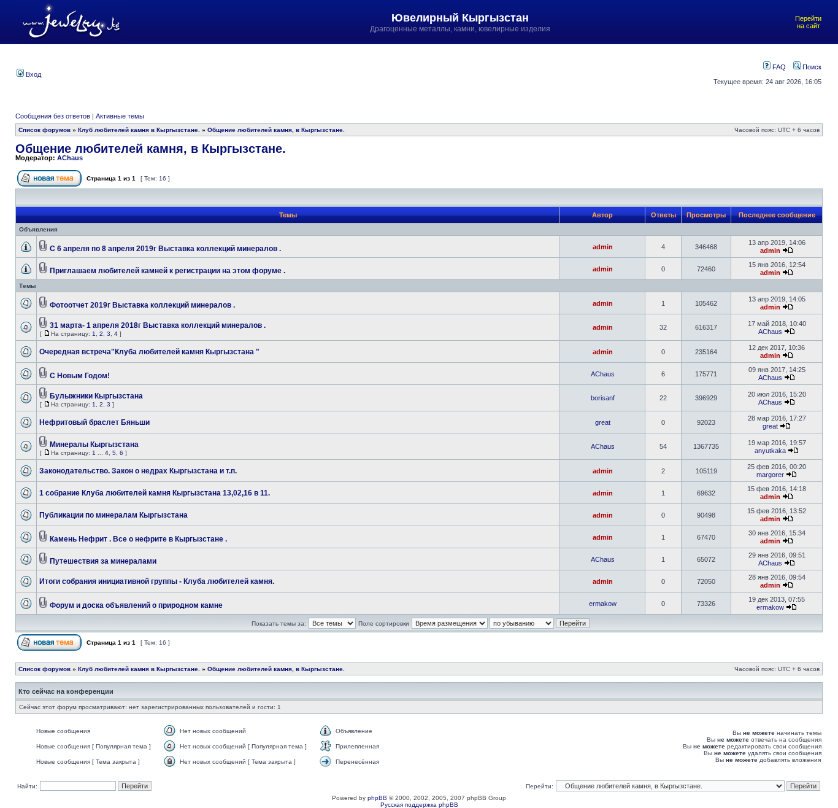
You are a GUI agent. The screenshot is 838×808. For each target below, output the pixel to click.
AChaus (70, 157)
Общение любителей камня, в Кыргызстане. (276, 129)
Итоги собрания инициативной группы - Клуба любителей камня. (156, 581)
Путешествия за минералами (103, 561)
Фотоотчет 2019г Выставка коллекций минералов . (142, 305)
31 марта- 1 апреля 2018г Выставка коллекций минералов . (158, 325)
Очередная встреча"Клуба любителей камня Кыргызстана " (149, 352)
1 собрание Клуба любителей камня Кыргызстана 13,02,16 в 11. (154, 493)
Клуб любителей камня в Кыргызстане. (139, 129)
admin (603, 247)
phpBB (377, 797)
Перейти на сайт (808, 22)
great (602, 422)
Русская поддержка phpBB (419, 804)
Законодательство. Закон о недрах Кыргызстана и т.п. (138, 471)
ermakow (603, 603)
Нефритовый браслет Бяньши (94, 422)
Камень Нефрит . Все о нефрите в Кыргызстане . (138, 539)
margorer (770, 474)
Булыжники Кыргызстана (96, 396)
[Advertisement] (363, 73)
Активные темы (120, 116)
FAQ (778, 67)
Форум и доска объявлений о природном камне (136, 605)
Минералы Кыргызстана (94, 444)
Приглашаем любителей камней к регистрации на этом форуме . (167, 270)
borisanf (603, 398)
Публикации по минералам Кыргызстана (113, 515)
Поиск (811, 67)
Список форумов (44, 129)
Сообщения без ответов (52, 116)
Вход (32, 74)
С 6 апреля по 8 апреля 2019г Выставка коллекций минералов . (165, 248)
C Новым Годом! (80, 375)
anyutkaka (770, 450)
